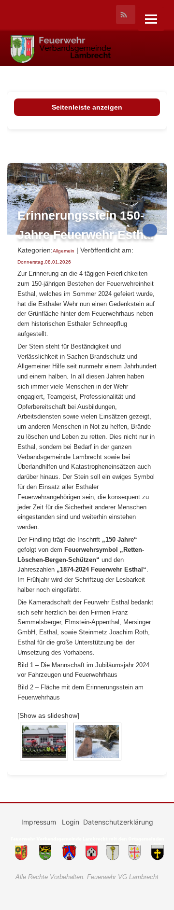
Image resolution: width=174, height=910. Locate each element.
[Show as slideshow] (48, 715)
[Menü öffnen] (151, 19)
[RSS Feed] (125, 14)
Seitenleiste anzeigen (87, 107)
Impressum (39, 822)
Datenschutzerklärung (118, 822)
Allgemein (63, 250)
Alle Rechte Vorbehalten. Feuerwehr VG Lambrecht (87, 877)
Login (70, 822)
